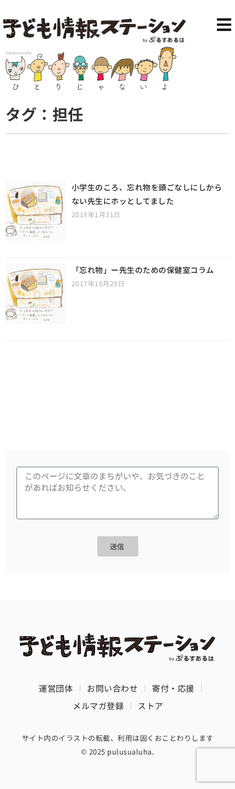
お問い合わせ (112, 688)
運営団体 (56, 688)
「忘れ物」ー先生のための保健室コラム (143, 269)
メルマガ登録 (98, 705)
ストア (150, 705)
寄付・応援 (173, 688)
